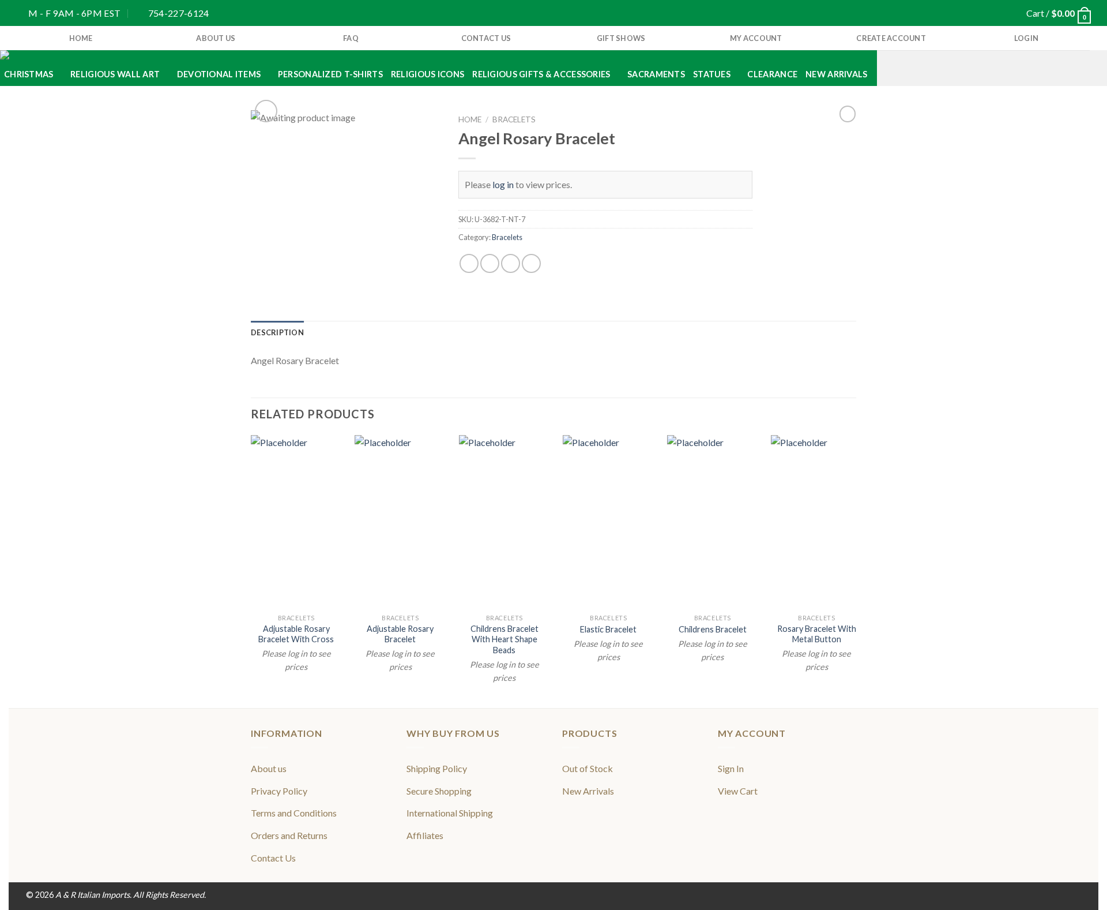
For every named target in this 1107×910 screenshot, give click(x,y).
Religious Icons (427, 74)
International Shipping (449, 812)
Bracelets (514, 119)
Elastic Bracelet (608, 629)
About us (215, 38)
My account (756, 38)
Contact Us (486, 38)
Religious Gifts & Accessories (541, 74)
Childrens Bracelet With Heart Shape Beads (504, 639)
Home (469, 119)
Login (1026, 38)
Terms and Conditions (294, 812)
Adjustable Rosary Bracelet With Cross (296, 634)
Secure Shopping (439, 790)
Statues (712, 74)
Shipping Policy (436, 768)
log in (503, 184)
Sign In (731, 768)
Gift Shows (621, 38)
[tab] (277, 332)
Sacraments (656, 74)
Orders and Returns (289, 835)
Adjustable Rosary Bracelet (400, 634)
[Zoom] (266, 111)
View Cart (738, 790)
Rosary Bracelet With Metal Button (816, 634)
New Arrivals (836, 74)
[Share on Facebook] (469, 263)
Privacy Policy (279, 790)
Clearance (772, 74)
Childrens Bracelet (713, 629)
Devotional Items (219, 74)
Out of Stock (587, 768)
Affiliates (424, 835)
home (81, 38)
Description (277, 332)
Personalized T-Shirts (330, 74)
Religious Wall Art (115, 74)
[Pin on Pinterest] (531, 263)
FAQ (351, 38)
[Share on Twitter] (489, 263)
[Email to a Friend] (510, 263)
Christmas (29, 74)
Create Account (891, 38)
